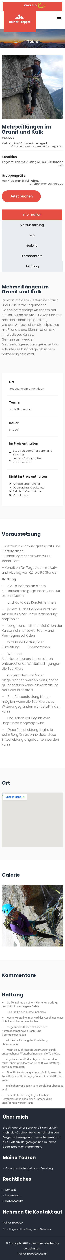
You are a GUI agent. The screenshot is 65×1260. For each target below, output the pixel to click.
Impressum (12, 1195)
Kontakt (10, 1190)
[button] (6, 914)
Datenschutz (14, 1201)
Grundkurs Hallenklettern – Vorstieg (29, 1168)
